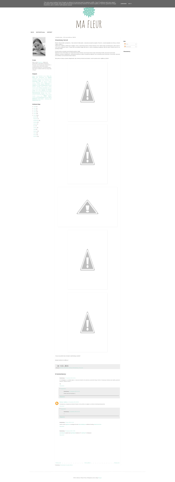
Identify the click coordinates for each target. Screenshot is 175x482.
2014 (35, 113)
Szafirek (33, 96)
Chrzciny (49, 78)
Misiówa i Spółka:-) (64, 402)
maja (34, 129)
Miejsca (40, 89)
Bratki (46, 77)
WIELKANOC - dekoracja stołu (45, 98)
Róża (50, 91)
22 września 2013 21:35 (74, 391)
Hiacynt (42, 83)
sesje (46, 93)
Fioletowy (38, 82)
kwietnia (35, 131)
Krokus (50, 86)
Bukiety (49, 77)
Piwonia (33, 91)
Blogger (100, 477)
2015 (35, 111)
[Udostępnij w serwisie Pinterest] (68, 366)
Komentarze (128, 46)
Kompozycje (44, 85)
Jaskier (34, 85)
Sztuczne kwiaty (40, 96)
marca (34, 132)
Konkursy (34, 86)
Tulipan (49, 96)
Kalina (39, 85)
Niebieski (43, 90)
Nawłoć (40, 90)
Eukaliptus (49, 81)
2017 (35, 108)
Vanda (37, 97)
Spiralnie (43, 94)
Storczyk (46, 94)
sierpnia (35, 124)
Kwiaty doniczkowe (43, 87)
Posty (127, 44)
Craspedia (39, 79)
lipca (34, 125)
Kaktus (37, 85)
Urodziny (34, 97)
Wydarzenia (35, 100)
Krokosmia (66, 367)
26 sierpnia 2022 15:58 (70, 430)
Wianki (50, 97)
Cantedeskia (34, 78)
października (36, 120)
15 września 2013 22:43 (70, 378)
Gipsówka (49, 82)
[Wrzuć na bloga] (62, 366)
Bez (50, 76)
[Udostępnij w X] (64, 366)
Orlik (46, 90)
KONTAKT (49, 32)
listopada (35, 118)
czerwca (35, 127)
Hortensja (47, 84)
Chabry (42, 78)
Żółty (39, 100)
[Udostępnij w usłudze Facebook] (66, 366)
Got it (130, 3)
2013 (35, 115)
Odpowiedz (62, 385)
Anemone (41, 76)
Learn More (124, 3)
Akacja (37, 76)
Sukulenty (49, 94)
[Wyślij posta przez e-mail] (58, 365)
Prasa (48, 91)
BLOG (32, 32)
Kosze (42, 86)
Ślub (45, 96)
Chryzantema (45, 78)
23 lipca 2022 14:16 (69, 422)
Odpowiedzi (63, 388)
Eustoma (33, 82)
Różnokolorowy (75, 367)
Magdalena (40, 62)
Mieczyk (36, 89)
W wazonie (81, 367)
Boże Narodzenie (40, 77)
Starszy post (116, 462)
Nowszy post (58, 462)
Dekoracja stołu (36, 81)
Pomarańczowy (43, 91)
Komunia (49, 85)
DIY (42, 81)
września (35, 122)
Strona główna (87, 462)
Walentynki (46, 97)
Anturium (44, 76)
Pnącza (37, 91)
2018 (35, 106)
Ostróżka (70, 367)
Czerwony (47, 79)
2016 (35, 110)
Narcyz (37, 90)
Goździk (38, 83)
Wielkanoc (35, 98)
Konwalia (38, 86)
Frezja (42, 82)
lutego (34, 134)
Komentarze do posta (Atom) (66, 465)
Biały (33, 77)
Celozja (39, 78)
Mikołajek (43, 89)
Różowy (42, 93)
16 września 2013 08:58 (73, 402)
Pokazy (39, 91)
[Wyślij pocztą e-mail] (61, 366)
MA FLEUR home (40, 32)
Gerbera (45, 82)
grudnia (35, 116)
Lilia (48, 87)
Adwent (33, 76)
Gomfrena (61, 367)
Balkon (48, 76)
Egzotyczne (45, 81)
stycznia (35, 136)
